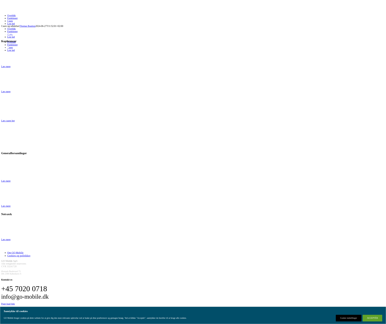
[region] (193, 315)
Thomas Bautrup (27, 26)
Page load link (8, 304)
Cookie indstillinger (348, 318)
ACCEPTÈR (372, 318)
